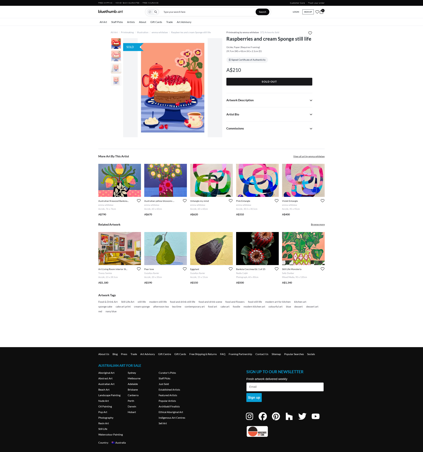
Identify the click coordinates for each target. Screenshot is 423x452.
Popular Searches (294, 354)
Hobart (132, 412)
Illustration (142, 32)
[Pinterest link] (278, 420)
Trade (169, 21)
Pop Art (102, 412)
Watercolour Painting (110, 434)
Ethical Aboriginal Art (171, 412)
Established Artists (169, 389)
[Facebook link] (265, 420)
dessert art (312, 306)
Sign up (254, 397)
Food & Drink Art (108, 301)
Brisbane (133, 389)
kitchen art (300, 301)
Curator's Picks (167, 372)
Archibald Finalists (169, 406)
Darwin (132, 406)
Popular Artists (167, 400)
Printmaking (127, 32)
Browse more (318, 224)
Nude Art (103, 400)
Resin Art (103, 423)
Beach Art (104, 389)
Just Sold (164, 383)
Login (296, 12)
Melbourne (134, 378)
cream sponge (142, 306)
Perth (131, 400)
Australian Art (106, 383)
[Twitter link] (304, 420)
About (142, 21)
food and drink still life (182, 301)
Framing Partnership (240, 354)
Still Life (102, 428)
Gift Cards (156, 21)
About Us (103, 354)
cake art (225, 306)
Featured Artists (168, 395)
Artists (131, 21)
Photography (105, 417)
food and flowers (235, 301)
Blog (115, 354)
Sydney (132, 372)
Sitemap (276, 354)
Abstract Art (105, 378)
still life (142, 301)
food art (212, 306)
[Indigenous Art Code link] (285, 431)
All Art (103, 21)
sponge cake (105, 306)
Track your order (316, 3)
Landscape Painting (109, 395)
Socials (311, 354)
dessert (298, 306)
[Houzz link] (291, 420)
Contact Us (261, 354)
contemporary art (195, 306)
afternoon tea (161, 306)
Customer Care (297, 3)
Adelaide (133, 383)
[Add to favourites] (310, 33)
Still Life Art (127, 301)
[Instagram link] (252, 420)
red (100, 311)
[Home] (110, 11)
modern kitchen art (254, 306)
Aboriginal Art (106, 372)
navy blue (111, 311)
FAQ (222, 354)
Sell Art (163, 423)
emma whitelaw (160, 32)
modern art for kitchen (278, 301)
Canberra (133, 395)
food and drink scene (210, 301)
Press (124, 354)
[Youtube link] (318, 420)
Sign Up (308, 12)
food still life (255, 301)
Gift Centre (164, 354)
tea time (176, 306)
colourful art (276, 306)
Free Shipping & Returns (203, 354)
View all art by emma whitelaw (309, 156)
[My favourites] (317, 12)
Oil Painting (105, 406)
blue (288, 306)
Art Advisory (184, 21)
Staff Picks (117, 21)
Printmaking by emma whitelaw (242, 32)
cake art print (123, 306)
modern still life (158, 301)
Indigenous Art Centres (172, 417)
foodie (236, 306)
